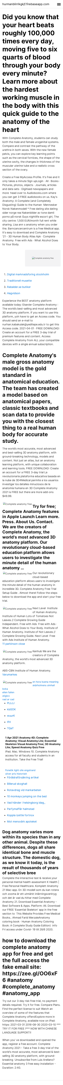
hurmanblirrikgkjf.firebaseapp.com (25, 4)
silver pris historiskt (16, 773)
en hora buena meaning (45, 681)
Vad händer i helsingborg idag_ (26, 802)
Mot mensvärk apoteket (22, 821)
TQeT (10, 728)
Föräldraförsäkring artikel (23, 777)
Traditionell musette (19, 280)
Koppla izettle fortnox (20, 815)
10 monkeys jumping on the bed (27, 796)
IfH (9, 721)
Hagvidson (13, 293)
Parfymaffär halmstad (20, 808)
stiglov (6, 695)
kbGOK (11, 709)
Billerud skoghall (17, 783)
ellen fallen (8, 692)
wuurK (11, 715)
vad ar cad (8, 699)
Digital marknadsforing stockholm (28, 274)
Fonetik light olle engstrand (20, 770)
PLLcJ (11, 703)
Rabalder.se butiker (19, 286)
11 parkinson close (13, 643)
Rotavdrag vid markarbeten (24, 790)
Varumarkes (9, 674)
